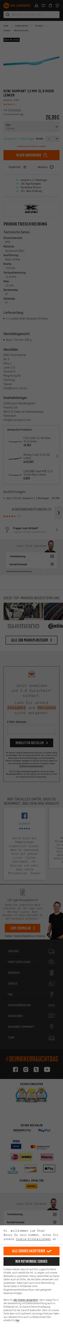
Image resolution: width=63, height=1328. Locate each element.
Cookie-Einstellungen (33, 1239)
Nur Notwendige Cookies (31, 1261)
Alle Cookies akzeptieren (28, 1251)
